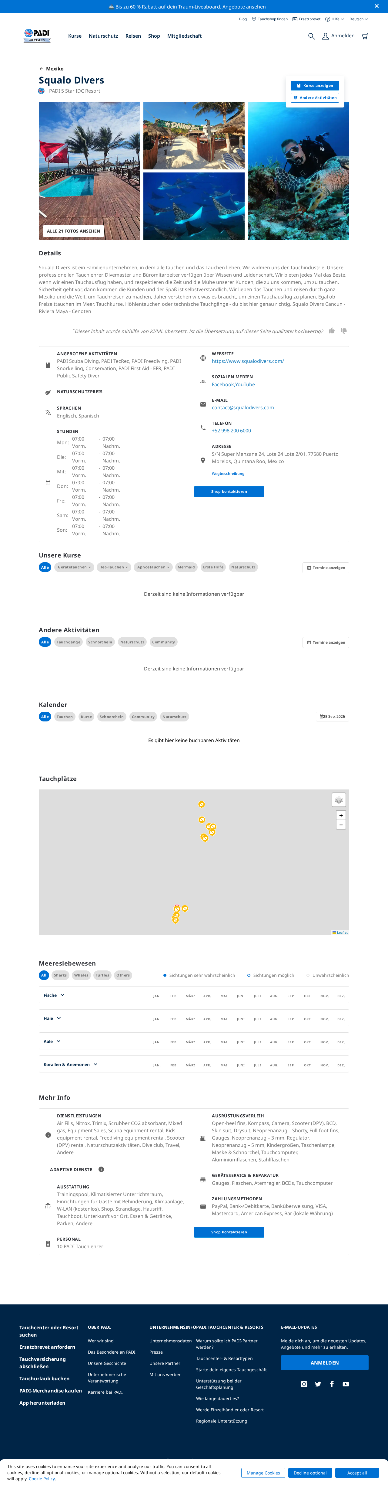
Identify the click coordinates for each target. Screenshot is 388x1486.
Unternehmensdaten (170, 1341)
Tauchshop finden (273, 19)
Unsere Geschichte (107, 1363)
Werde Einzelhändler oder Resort (230, 1410)
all (44, 975)
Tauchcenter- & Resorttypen (224, 1358)
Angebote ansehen (244, 6)
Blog (243, 19)
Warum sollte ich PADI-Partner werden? (227, 1344)
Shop (154, 35)
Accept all (357, 1473)
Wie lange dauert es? (217, 1398)
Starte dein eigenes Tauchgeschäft (231, 1369)
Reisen (133, 35)
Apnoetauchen (151, 567)
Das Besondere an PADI (111, 1352)
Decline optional (310, 1473)
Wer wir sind (101, 1341)
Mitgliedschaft (184, 35)
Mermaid (186, 567)
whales (81, 975)
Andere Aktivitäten (318, 97)
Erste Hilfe (213, 567)
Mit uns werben (165, 1374)
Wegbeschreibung (228, 473)
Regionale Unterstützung (221, 1421)
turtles (102, 975)
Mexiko (54, 68)
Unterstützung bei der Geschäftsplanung (219, 1384)
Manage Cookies (263, 1473)
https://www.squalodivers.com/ (248, 361)
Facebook (223, 384)
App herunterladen (42, 1402)
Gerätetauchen (72, 567)
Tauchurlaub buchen (44, 1378)
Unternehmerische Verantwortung (107, 1378)
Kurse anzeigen (318, 85)
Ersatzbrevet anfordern (47, 1347)
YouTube (245, 384)
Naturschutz (103, 35)
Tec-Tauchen (112, 567)
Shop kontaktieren (229, 491)
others (123, 975)
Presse (156, 1352)
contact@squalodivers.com (243, 407)
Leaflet (342, 932)
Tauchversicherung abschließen (42, 1363)
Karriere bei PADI (105, 1392)
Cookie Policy (42, 1478)
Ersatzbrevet (309, 19)
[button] (201, 804)
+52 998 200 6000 (231, 430)
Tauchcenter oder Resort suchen (49, 1331)
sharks (60, 975)
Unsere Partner (164, 1363)
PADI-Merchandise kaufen (50, 1390)
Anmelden (325, 1362)
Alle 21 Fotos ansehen (73, 231)
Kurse (75, 35)
